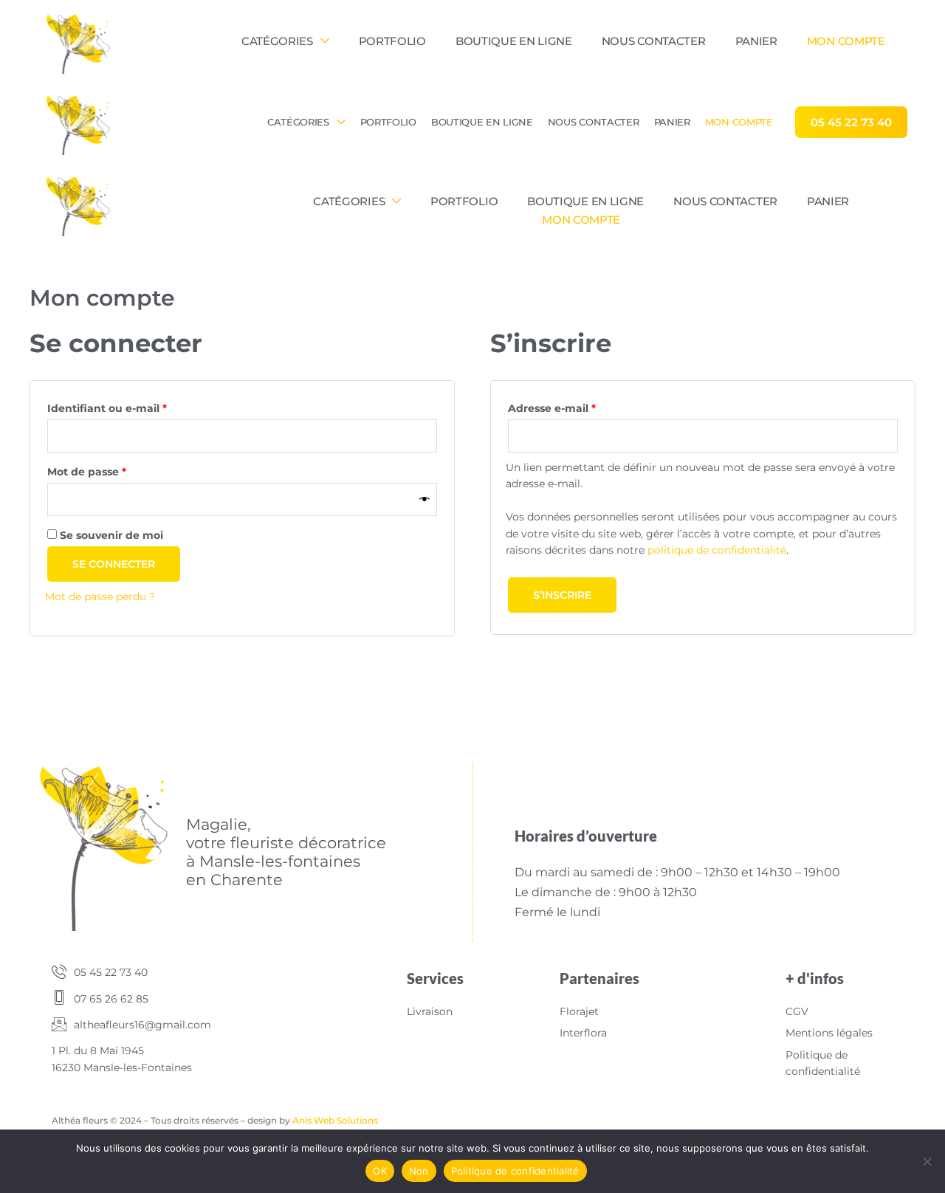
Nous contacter (654, 41)
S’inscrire (562, 595)
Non (419, 1171)
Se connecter (113, 564)
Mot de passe (117, 469)
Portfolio (392, 41)
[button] (851, 122)
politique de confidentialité (716, 550)
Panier (756, 41)
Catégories (277, 41)
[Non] (926, 1161)
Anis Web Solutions (335, 1120)
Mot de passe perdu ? (100, 596)
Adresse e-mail (582, 406)
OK (380, 1171)
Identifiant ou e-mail (137, 406)
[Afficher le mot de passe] (424, 499)
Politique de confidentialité (515, 1171)
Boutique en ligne (514, 41)
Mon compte (846, 41)
